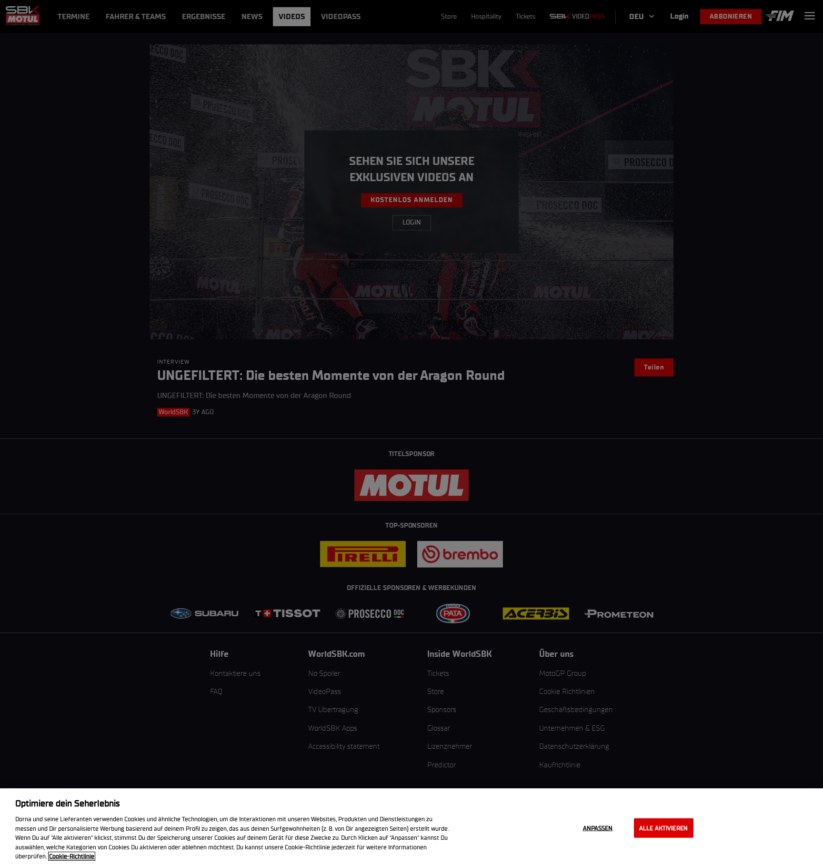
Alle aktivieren (663, 827)
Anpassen (598, 827)
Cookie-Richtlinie (71, 856)
